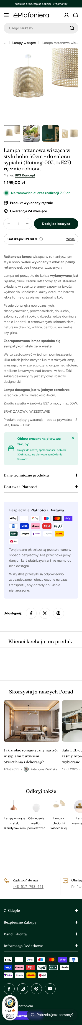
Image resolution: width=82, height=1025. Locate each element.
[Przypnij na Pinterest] (58, 613)
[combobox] (41, 28)
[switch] (10, 1016)
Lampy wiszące (24, 43)
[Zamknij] (73, 437)
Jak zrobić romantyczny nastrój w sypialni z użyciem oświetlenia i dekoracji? (31, 756)
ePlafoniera (24, 1006)
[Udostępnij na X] (44, 613)
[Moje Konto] (66, 15)
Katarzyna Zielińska (44, 769)
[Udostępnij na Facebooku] (31, 613)
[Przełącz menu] (6, 15)
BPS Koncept (25, 175)
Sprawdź (22, 459)
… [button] (5, 43)
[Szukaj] (72, 28)
